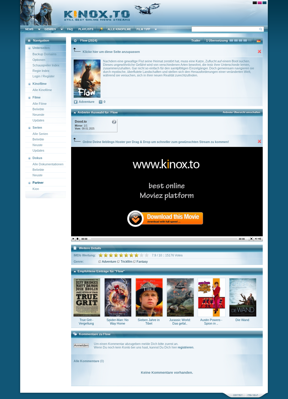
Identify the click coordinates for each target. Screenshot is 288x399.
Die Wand (242, 320)
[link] (144, 12)
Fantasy (142, 261)
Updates (38, 120)
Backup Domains (44, 54)
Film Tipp (143, 29)
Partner (38, 182)
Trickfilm (126, 261)
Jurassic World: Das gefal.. (180, 321)
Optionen (39, 60)
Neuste (38, 145)
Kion (36, 189)
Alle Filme (40, 103)
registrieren (185, 347)
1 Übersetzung (217, 40)
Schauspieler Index (46, 65)
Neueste (38, 114)
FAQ (70, 29)
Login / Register (43, 76)
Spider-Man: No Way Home (118, 321)
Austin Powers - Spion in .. (211, 321)
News (29, 29)
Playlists (85, 29)
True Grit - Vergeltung (86, 321)
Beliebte (38, 109)
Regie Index (41, 70)
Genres (50, 29)
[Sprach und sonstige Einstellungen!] (101, 29)
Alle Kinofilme (119, 29)
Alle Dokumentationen (48, 164)
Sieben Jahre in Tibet (149, 321)
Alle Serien (40, 134)
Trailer (195, 40)
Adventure (109, 261)
